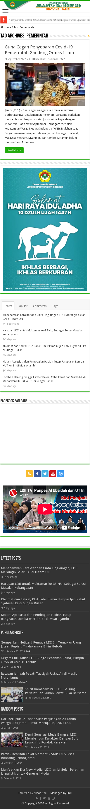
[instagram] (60, 473)
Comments (40, 306)
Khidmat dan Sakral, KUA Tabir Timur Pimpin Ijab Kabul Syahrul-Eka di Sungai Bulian (43, 601)
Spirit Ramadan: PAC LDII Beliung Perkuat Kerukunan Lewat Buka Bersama (55, 691)
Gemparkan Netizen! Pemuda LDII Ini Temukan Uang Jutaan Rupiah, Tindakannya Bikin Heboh (41, 644)
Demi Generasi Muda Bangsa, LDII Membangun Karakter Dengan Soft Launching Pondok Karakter (51, 738)
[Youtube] (52, 473)
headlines (41, 59)
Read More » (14, 150)
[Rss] (29, 473)
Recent (8, 306)
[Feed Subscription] (88, 36)
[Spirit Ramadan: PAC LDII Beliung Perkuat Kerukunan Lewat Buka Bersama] (12, 694)
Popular (23, 306)
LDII (69, 793)
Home (7, 27)
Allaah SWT (41, 793)
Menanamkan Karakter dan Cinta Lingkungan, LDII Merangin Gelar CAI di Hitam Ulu (39, 570)
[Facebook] (37, 473)
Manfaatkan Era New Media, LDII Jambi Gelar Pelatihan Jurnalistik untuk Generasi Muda (42, 771)
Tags (55, 306)
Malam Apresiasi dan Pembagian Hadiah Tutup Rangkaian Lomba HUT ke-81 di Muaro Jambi (36, 617)
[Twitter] (45, 473)
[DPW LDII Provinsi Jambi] (45, 6)
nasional (53, 59)
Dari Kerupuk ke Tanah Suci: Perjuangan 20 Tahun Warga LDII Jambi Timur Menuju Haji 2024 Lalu (38, 721)
